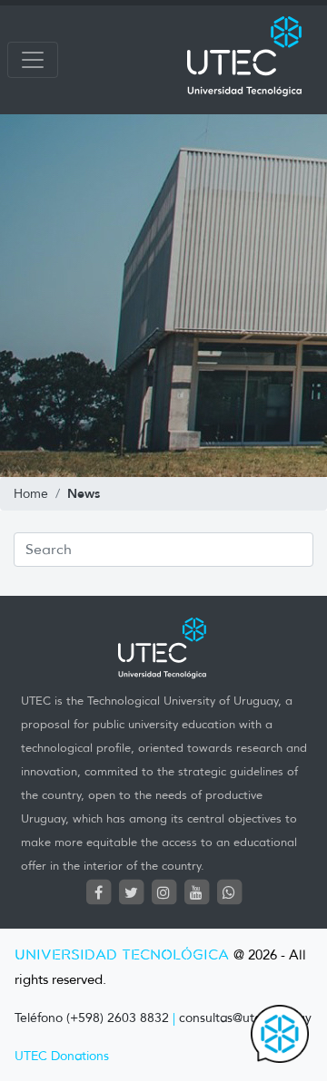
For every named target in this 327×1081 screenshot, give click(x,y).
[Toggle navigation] (32, 60)
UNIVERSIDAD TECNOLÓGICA (122, 955)
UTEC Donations (62, 1056)
